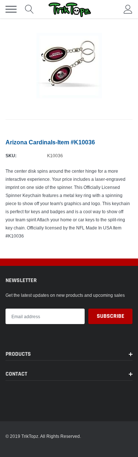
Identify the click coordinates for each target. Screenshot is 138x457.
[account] (128, 9)
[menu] (11, 9)
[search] (29, 9)
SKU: (11, 155)
